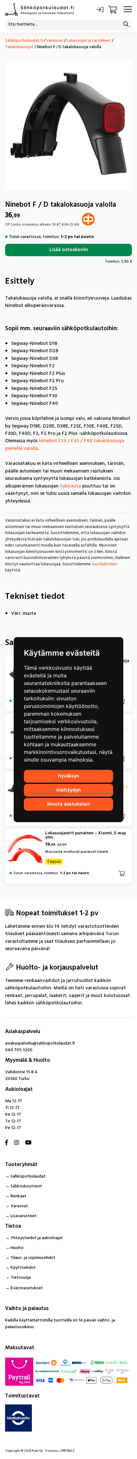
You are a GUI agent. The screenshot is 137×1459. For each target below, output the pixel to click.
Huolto (17, 1248)
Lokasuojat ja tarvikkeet (89, 40)
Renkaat (18, 1196)
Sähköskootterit (26, 1186)
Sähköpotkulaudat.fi (24, 40)
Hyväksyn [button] (68, 776)
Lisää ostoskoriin (68, 250)
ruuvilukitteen (104, 564)
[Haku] (126, 24)
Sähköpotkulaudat (28, 1176)
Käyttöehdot (23, 1267)
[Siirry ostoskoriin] (113, 9)
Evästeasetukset (27, 1288)
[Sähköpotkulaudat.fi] (39, 10)
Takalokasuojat (19, 47)
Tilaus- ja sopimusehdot (33, 1258)
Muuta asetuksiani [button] (68, 804)
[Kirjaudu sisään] (100, 9)
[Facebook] (6, 1143)
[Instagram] (16, 1143)
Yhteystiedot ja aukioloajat (37, 1238)
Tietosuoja (21, 1277)
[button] (122, 873)
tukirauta (70, 486)
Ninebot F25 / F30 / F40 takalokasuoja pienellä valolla (64, 444)
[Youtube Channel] (28, 1143)
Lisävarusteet (24, 1216)
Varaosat (54, 40)
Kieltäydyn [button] (68, 790)
